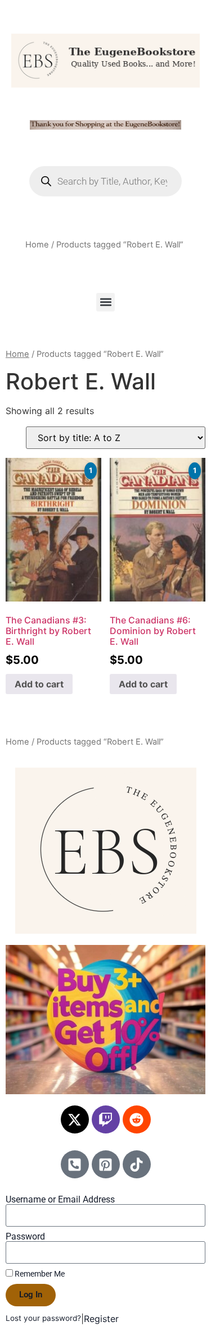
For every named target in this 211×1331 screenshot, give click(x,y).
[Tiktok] (137, 1164)
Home (37, 245)
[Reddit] (137, 1119)
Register (101, 1318)
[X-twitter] (75, 1119)
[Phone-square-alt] (75, 1164)
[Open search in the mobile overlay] (105, 181)
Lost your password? (43, 1318)
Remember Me (39, 1273)
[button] (105, 302)
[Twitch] (106, 1119)
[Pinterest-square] (106, 1164)
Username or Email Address (60, 1199)
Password (25, 1236)
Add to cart (39, 684)
